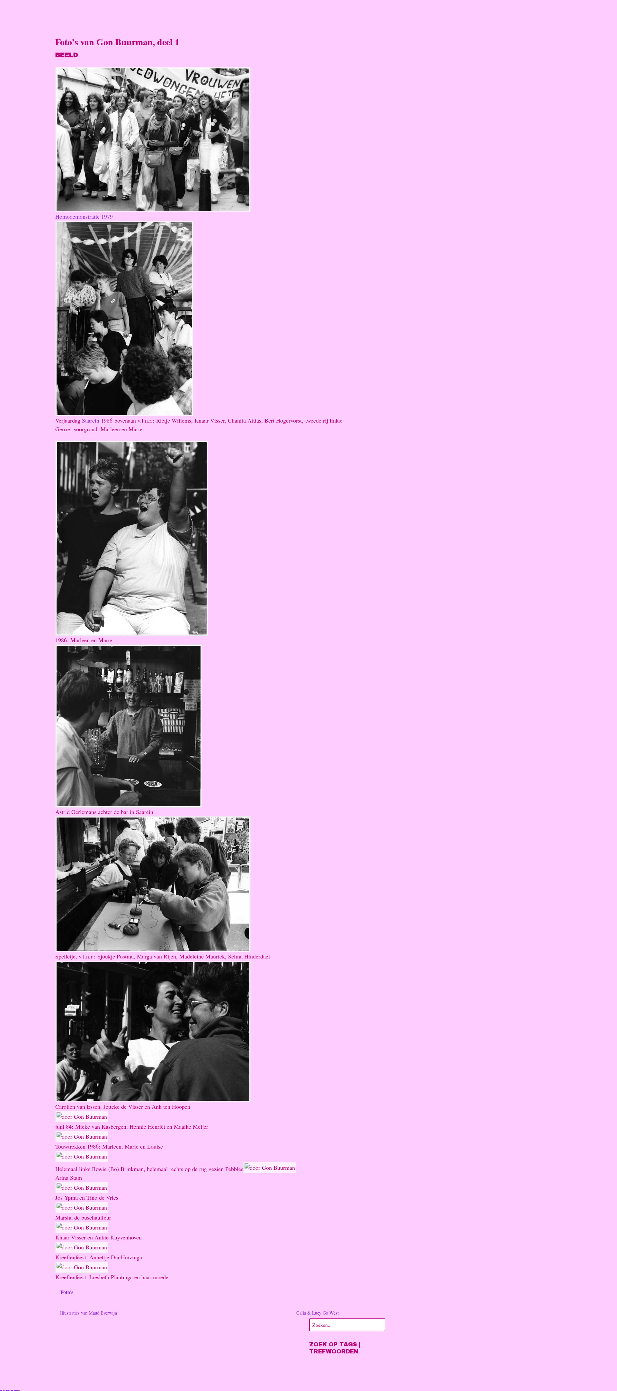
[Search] (379, 1324)
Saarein (90, 420)
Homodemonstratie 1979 (84, 216)
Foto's (66, 1292)
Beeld (66, 54)
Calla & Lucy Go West (318, 1313)
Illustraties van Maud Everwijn (88, 1313)
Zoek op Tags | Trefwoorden (335, 1348)
